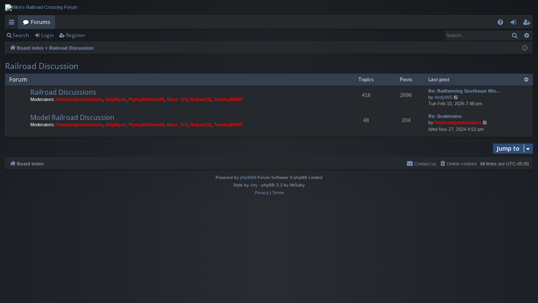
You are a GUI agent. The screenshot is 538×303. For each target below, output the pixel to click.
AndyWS (443, 97)
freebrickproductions (79, 99)
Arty (254, 185)
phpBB (246, 177)
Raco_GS (177, 99)
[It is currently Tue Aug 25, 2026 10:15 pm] (524, 48)
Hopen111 (200, 99)
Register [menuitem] (528, 23)
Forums (40, 22)
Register (75, 35)
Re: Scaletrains (445, 116)
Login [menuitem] (515, 23)
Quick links (13, 23)
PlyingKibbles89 (146, 99)
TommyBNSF (228, 99)
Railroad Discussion (42, 66)
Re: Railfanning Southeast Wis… (464, 90)
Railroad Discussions (63, 92)
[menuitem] (500, 22)
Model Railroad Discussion (72, 117)
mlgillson (115, 99)
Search (21, 35)
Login (47, 35)
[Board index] (41, 7)
